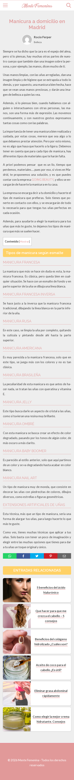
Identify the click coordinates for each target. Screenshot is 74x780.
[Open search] (68, 5)
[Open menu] (5, 5)
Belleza (38, 42)
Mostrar (24, 241)
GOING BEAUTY (43, 179)
